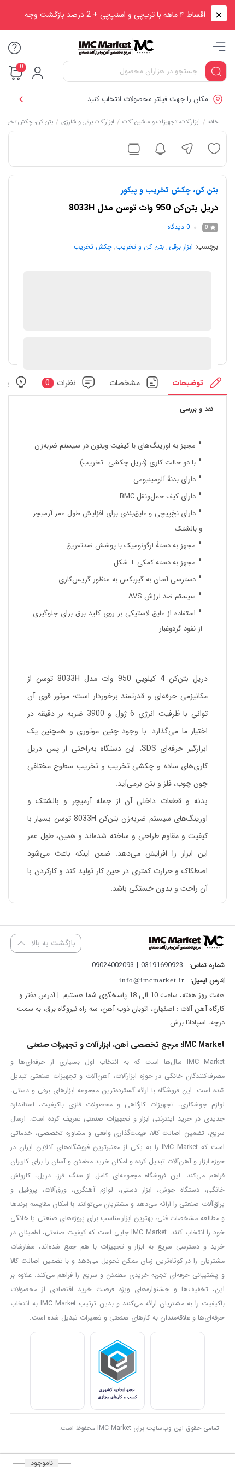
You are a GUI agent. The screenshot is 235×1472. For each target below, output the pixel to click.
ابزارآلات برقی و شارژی (87, 123)
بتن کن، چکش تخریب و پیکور (169, 190)
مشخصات (124, 382)
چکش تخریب (92, 247)
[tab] (197, 385)
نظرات (60, 382)
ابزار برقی (181, 247)
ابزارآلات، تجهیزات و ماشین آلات (161, 123)
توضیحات (188, 382)
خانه (213, 123)
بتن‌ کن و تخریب (140, 247)
